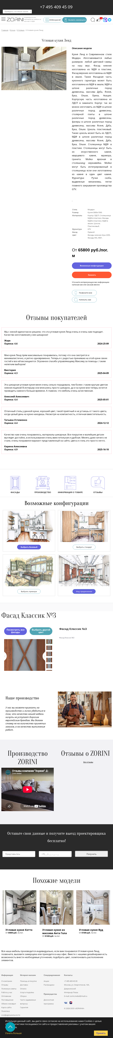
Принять (101, 1033)
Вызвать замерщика (77, 20)
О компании (6, 981)
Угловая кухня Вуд (91, 929)
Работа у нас (6, 992)
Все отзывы (88, 762)
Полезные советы (8, 988)
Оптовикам (6, 996)
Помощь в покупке (28, 981)
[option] (24, 655)
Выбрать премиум (29, 591)
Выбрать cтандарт (84, 547)
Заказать (92, 275)
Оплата (23, 988)
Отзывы (4, 985)
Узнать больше (13, 1033)
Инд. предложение (84, 591)
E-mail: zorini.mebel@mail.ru (75, 996)
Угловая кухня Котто (19, 929)
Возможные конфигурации (92, 265)
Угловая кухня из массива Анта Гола (54, 931)
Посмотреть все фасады (16, 631)
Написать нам (85, 299)
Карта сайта (6, 1007)
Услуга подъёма (27, 992)
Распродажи (49, 985)
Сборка (23, 996)
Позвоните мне (85, 293)
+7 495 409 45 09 (56, 7)
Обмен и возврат (8, 1003)
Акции (46, 981)
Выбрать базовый (29, 547)
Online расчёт (55, 20)
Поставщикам (7, 1000)
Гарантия (24, 1007)
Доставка (24, 985)
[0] (98, 21)
